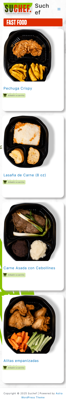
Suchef (42, 9)
